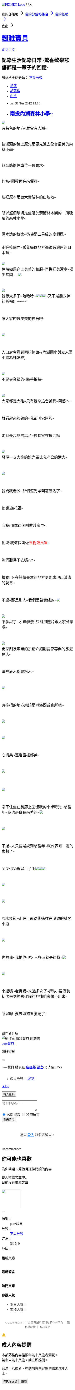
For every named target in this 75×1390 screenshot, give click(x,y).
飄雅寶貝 (15, 38)
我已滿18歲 (10, 1381)
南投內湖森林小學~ (31, 113)
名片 (13, 96)
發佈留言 (8, 1119)
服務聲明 (45, 1326)
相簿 (13, 86)
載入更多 (8, 1094)
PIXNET (19, 1322)
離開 (24, 1381)
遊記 (31, 1079)
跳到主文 (8, 49)
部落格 (15, 91)
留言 (40, 1067)
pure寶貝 (8, 1043)
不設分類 (35, 77)
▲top (5, 1086)
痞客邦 (31, 1067)
